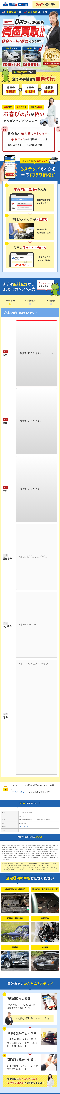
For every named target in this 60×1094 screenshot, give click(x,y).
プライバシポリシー (19, 792)
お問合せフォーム (23, 826)
